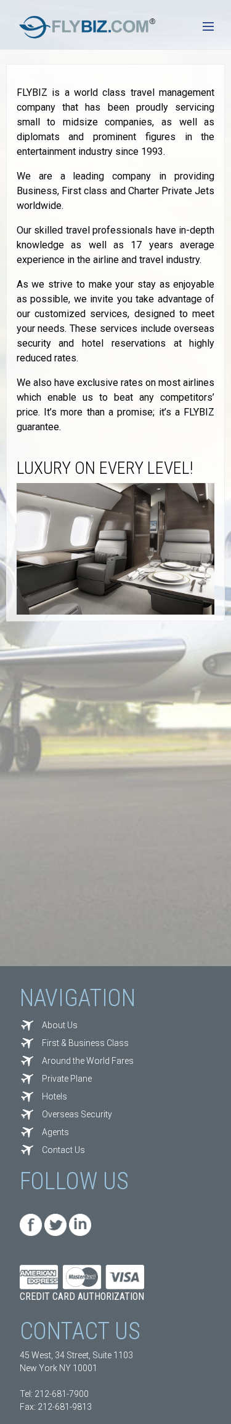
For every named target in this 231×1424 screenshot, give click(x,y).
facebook (31, 1225)
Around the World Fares (88, 1061)
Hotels (54, 1096)
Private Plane (67, 1079)
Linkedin (80, 1225)
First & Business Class (85, 1043)
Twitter (55, 1225)
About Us (60, 1025)
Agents (55, 1132)
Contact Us (63, 1150)
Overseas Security (77, 1114)
